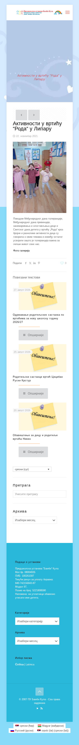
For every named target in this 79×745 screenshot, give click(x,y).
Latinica (30, 664)
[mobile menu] (67, 12)
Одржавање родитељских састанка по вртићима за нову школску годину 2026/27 (38, 318)
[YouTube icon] (37, 708)
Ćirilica (19, 664)
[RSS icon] (41, 708)
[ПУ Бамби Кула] (39, 12)
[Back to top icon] (39, 692)
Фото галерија (21, 250)
